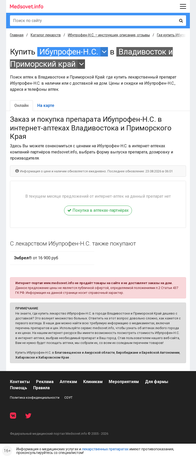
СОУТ (68, 397)
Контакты (20, 381)
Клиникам (93, 381)
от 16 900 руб (36, 257)
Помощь (18, 387)
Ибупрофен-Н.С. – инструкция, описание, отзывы (109, 35)
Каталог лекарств (46, 35)
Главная (16, 35)
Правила (41, 387)
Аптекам (68, 381)
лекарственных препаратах (105, 449)
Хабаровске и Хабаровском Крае (42, 357)
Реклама (45, 381)
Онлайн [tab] (21, 105)
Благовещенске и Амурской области (85, 352)
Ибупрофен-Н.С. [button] (69, 52)
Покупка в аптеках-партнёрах (100, 210)
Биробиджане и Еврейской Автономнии (147, 352)
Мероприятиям (124, 381)
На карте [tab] (45, 105)
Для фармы (156, 381)
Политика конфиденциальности (34, 397)
